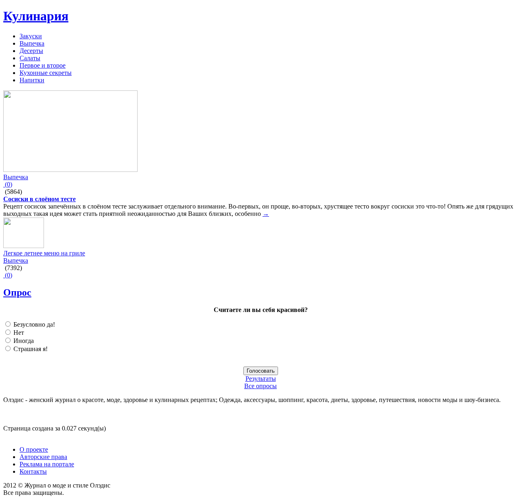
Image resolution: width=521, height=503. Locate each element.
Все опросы (260, 385)
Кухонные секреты (46, 72)
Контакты (33, 471)
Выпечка (32, 43)
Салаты (30, 58)
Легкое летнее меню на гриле (44, 253)
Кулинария (35, 16)
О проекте (34, 449)
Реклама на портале (47, 464)
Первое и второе (43, 65)
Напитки (32, 80)
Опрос (17, 292)
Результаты (260, 378)
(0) (7, 184)
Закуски (31, 36)
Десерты (31, 50)
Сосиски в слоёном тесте (39, 198)
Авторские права (43, 456)
